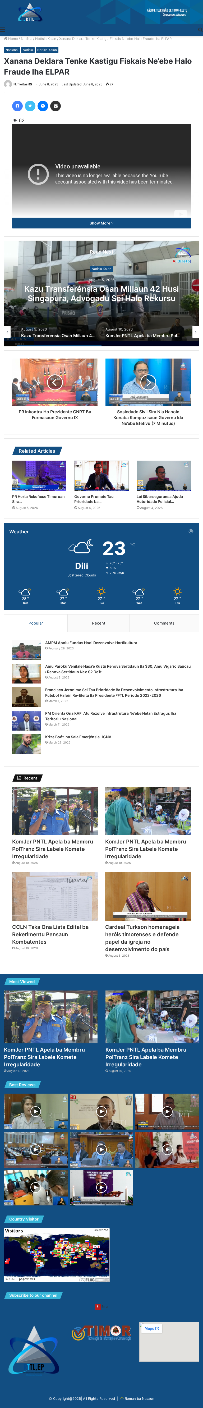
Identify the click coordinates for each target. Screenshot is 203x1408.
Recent (98, 623)
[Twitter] (30, 106)
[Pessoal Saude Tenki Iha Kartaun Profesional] (101, 1112)
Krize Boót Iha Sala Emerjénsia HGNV (78, 737)
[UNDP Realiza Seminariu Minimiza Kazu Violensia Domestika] (167, 1150)
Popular (36, 623)
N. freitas (20, 84)
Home (12, 38)
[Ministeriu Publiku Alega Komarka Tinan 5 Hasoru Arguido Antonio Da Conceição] (36, 1188)
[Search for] (200, 29)
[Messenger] (43, 106)
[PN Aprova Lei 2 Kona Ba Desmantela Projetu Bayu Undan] (101, 1150)
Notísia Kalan (45, 38)
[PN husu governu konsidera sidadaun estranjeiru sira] (36, 1150)
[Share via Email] (55, 106)
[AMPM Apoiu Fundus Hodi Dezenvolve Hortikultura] (26, 650)
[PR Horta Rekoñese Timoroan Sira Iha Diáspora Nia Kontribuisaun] (39, 476)
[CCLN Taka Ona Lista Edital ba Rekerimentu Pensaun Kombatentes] (55, 896)
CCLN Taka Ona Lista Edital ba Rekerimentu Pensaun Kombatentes (50, 934)
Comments (164, 623)
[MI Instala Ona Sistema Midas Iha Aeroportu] (36, 1111)
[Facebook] (17, 106)
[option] (101, 293)
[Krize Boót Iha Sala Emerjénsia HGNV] (26, 744)
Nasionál (12, 50)
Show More (100, 223)
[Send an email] (30, 84)
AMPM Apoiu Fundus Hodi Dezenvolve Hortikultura (91, 642)
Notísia (26, 38)
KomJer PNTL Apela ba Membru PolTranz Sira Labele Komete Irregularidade (101, 293)
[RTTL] (101, 12)
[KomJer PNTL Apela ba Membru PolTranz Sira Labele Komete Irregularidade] (55, 811)
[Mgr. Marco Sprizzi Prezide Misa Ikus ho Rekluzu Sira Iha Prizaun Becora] (101, 1188)
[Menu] (2, 29)
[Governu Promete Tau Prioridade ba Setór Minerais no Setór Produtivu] (101, 476)
